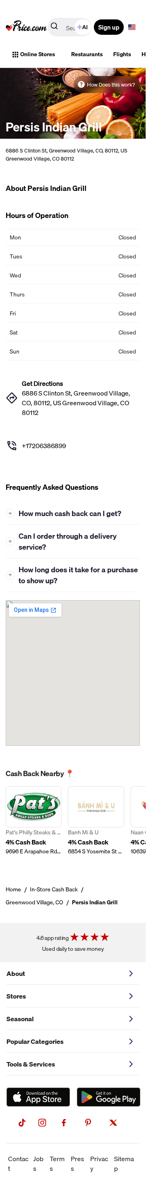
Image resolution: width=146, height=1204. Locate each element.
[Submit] (54, 27)
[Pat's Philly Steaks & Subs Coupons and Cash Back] (33, 825)
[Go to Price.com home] (26, 27)
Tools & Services (30, 1064)
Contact (18, 1163)
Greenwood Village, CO (34, 902)
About (15, 973)
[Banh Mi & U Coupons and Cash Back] (96, 825)
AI (85, 27)
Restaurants (87, 54)
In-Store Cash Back (54, 889)
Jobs (38, 1163)
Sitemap (124, 1163)
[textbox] (131, 27)
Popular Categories (34, 1041)
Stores (16, 996)
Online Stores (37, 54)
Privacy (99, 1163)
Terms (57, 1163)
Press (77, 1163)
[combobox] (70, 27)
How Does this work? (111, 84)
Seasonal (20, 1019)
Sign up (108, 27)
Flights (122, 54)
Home (13, 889)
